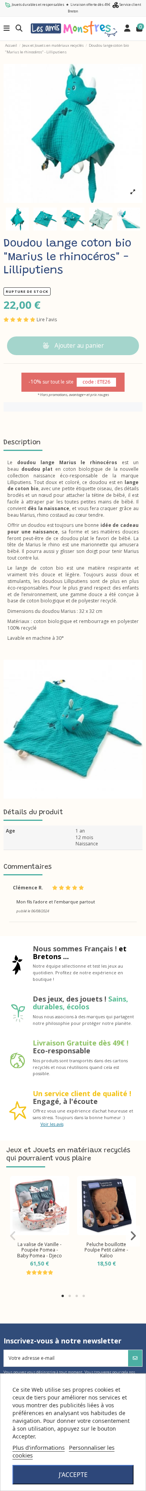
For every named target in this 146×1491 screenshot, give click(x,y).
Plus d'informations (38, 1447)
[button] (63, 1296)
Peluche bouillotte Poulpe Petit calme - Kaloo (106, 1250)
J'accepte (73, 1474)
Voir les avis (51, 1124)
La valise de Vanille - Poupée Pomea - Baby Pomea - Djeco (39, 1250)
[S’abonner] (135, 1358)
